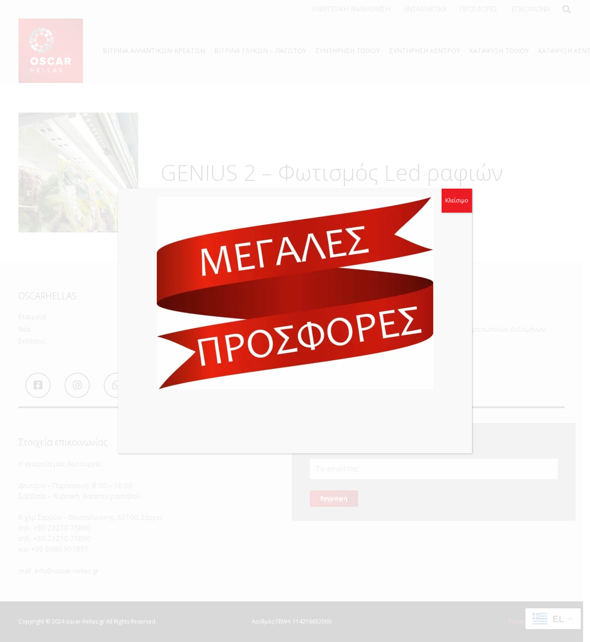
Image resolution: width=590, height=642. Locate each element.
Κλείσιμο (456, 200)
